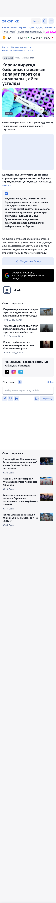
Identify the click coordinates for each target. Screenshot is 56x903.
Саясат (5, 27)
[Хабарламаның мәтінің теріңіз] (28, 390)
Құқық (39, 27)
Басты (5, 47)
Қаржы (22, 27)
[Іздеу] (44, 21)
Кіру (52, 382)
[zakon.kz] (10, 21)
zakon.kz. (7, 185)
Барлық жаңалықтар (21, 47)
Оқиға (31, 27)
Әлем (14, 27)
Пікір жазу (47, 398)
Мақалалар (50, 27)
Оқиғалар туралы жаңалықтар (17, 50)
